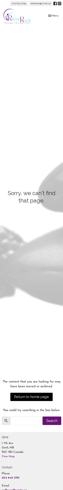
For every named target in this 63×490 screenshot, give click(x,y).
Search (51, 421)
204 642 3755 (19, 3)
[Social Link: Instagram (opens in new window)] (59, 3)
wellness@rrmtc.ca (40, 3)
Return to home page (31, 397)
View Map (8, 456)
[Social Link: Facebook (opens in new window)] (55, 3)
